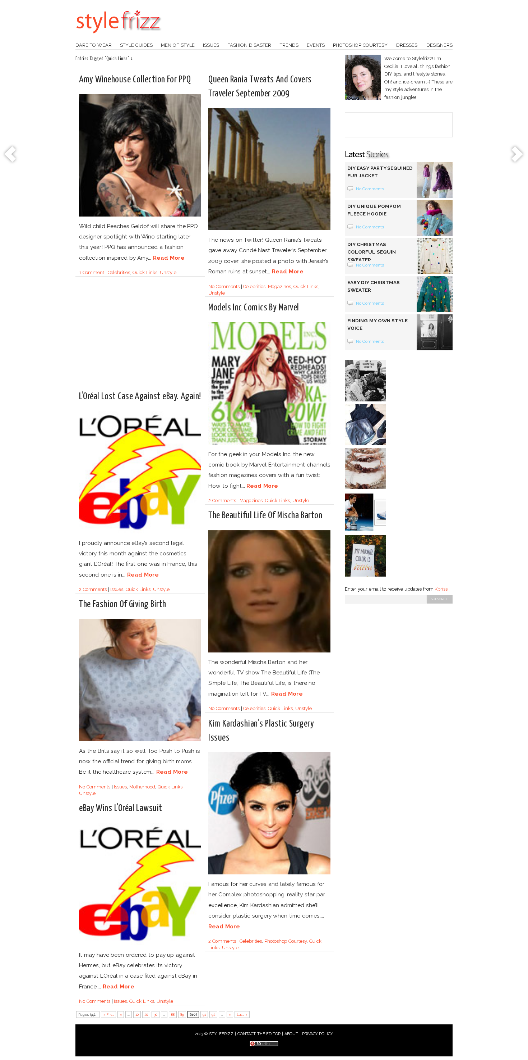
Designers (439, 45)
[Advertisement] (139, 333)
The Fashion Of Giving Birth (122, 604)
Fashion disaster (249, 45)
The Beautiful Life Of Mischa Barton (265, 515)
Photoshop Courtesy (285, 941)
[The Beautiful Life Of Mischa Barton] (269, 651)
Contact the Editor (259, 1034)
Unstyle (168, 272)
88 (173, 1014)
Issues (211, 45)
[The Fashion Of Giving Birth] (140, 740)
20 (146, 1014)
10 (137, 1014)
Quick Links (145, 272)
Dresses (406, 45)
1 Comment (91, 272)
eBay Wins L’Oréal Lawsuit (120, 808)
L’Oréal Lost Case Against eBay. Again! (140, 396)
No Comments (224, 286)
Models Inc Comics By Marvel (253, 307)
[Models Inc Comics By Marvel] (269, 443)
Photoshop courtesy (360, 45)
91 (204, 1014)
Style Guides (136, 45)
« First (108, 1014)
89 (182, 1014)
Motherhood (142, 787)
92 (213, 1014)
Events (316, 45)
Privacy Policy (317, 1034)
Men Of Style (178, 45)
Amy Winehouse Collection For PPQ (135, 79)
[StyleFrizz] (118, 37)
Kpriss (441, 589)
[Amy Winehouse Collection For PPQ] (140, 215)
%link (11, 154)
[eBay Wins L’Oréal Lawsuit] (140, 944)
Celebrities (119, 272)
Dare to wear (93, 45)
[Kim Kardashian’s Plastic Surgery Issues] (269, 873)
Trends (289, 45)
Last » (242, 1014)
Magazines (279, 286)
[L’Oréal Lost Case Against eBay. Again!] (140, 532)
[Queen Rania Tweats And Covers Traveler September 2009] (269, 229)
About (291, 1034)
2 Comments (222, 500)
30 (155, 1014)
